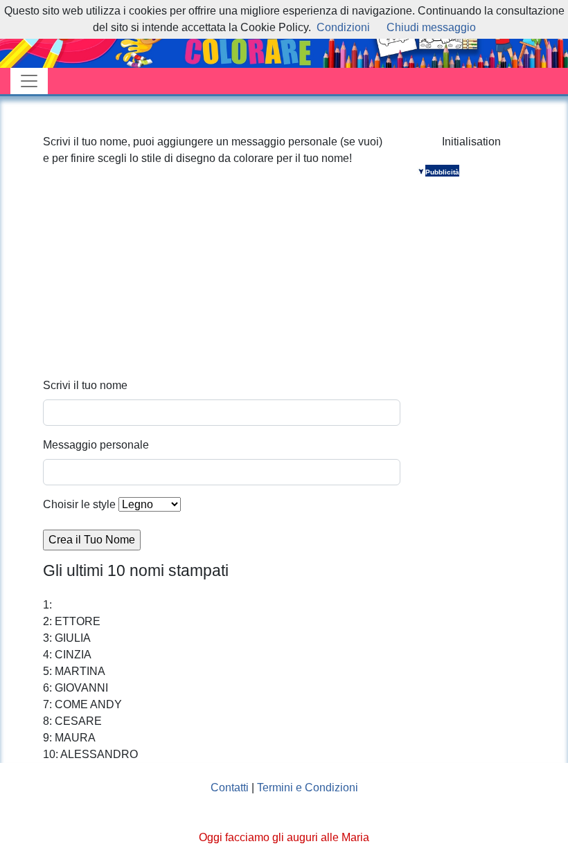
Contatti (230, 787)
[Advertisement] (221, 280)
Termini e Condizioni (307, 787)
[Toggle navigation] (29, 81)
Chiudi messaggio (431, 27)
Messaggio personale (96, 445)
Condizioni (343, 27)
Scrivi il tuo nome (85, 385)
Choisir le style (79, 504)
